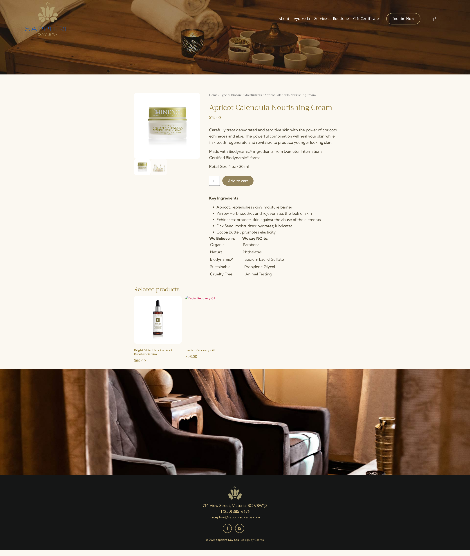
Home (213, 95)
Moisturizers (253, 95)
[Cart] (435, 18)
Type (223, 95)
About (284, 18)
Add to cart (238, 180)
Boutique (341, 18)
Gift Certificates (366, 18)
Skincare (235, 95)
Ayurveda (302, 18)
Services (321, 18)
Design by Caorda (252, 539)
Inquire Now (403, 18)
